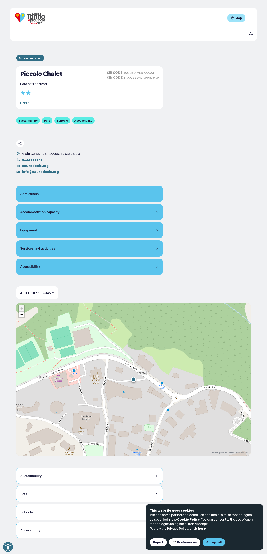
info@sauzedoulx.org (40, 172)
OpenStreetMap (229, 452)
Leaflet (215, 452)
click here (197, 528)
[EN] (250, 34)
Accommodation (30, 58)
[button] (133, 379)
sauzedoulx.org (35, 166)
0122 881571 (32, 160)
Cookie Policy (188, 519)
